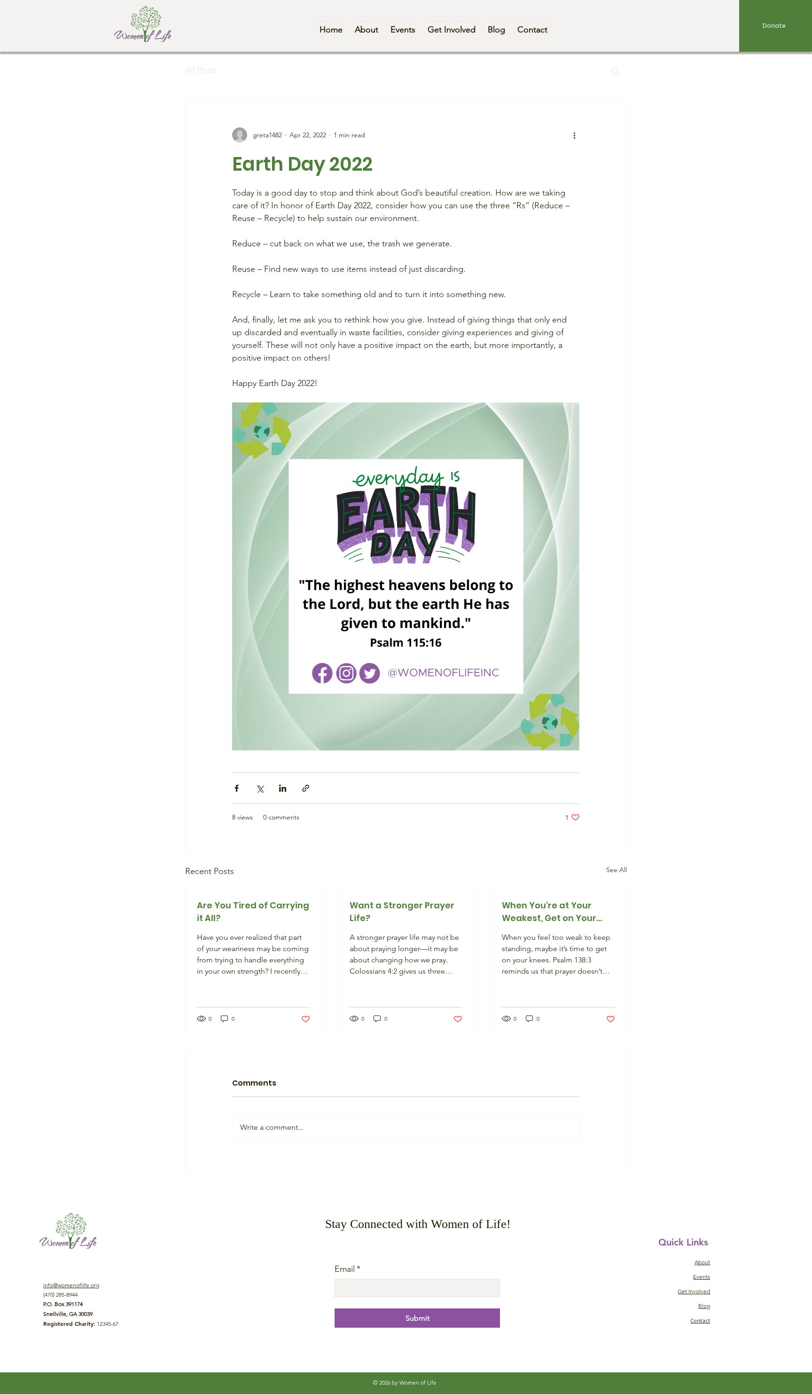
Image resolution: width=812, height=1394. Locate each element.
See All (616, 870)
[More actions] (574, 135)
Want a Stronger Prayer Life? (402, 911)
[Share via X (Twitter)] (259, 788)
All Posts (201, 70)
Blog (704, 1305)
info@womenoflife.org (71, 1285)
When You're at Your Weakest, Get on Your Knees (549, 911)
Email (347, 1269)
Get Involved (694, 1291)
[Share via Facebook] (236, 788)
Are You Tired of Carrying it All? (253, 911)
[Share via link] (305, 788)
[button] (614, 70)
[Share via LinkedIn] (282, 788)
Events (701, 1276)
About (702, 1262)
